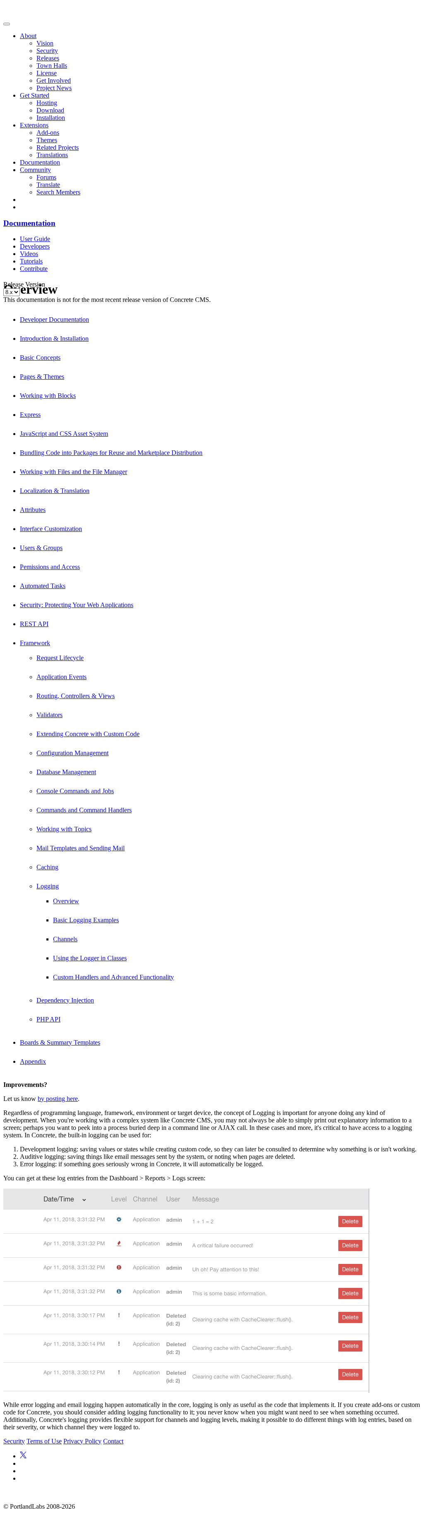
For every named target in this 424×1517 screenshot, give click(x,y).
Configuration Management (72, 752)
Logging (47, 886)
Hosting (46, 102)
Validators (49, 714)
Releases (47, 58)
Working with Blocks (48, 395)
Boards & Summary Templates (60, 1042)
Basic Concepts (40, 357)
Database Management (66, 771)
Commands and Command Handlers (84, 810)
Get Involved (53, 80)
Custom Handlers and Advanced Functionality (113, 977)
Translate (48, 184)
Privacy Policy (82, 1441)
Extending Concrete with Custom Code (88, 733)
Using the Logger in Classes (90, 958)
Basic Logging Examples (86, 920)
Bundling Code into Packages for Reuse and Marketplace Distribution (111, 452)
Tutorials (31, 261)
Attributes (33, 509)
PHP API (48, 1019)
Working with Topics (64, 829)
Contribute (34, 268)
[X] (23, 1456)
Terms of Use (44, 1441)
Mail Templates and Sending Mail (80, 848)
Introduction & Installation (54, 338)
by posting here (58, 1098)
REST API (34, 623)
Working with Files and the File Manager (73, 471)
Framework (35, 642)
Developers (35, 246)
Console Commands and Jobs (75, 790)
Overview (66, 900)
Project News (54, 87)
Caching (47, 867)
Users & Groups (41, 547)
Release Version (24, 284)
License (46, 73)
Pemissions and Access (50, 566)
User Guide (35, 238)
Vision (44, 43)
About (28, 35)
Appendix (33, 1061)
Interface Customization (51, 528)
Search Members (58, 192)
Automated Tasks (42, 585)
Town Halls (51, 65)
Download (50, 110)
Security (47, 50)
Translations (52, 154)
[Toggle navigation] (6, 24)
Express (30, 414)
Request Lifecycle (60, 657)
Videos (29, 253)
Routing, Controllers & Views (75, 695)
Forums (46, 177)
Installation (50, 117)
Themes (46, 140)
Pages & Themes (42, 376)
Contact (113, 1441)
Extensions (34, 125)
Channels (65, 939)
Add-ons (47, 132)
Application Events (61, 676)
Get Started (34, 95)
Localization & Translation (54, 490)
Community (35, 169)
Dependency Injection (65, 1000)
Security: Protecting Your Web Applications (76, 604)
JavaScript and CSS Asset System (64, 433)
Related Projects (57, 147)
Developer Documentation (54, 319)
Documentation (40, 162)
